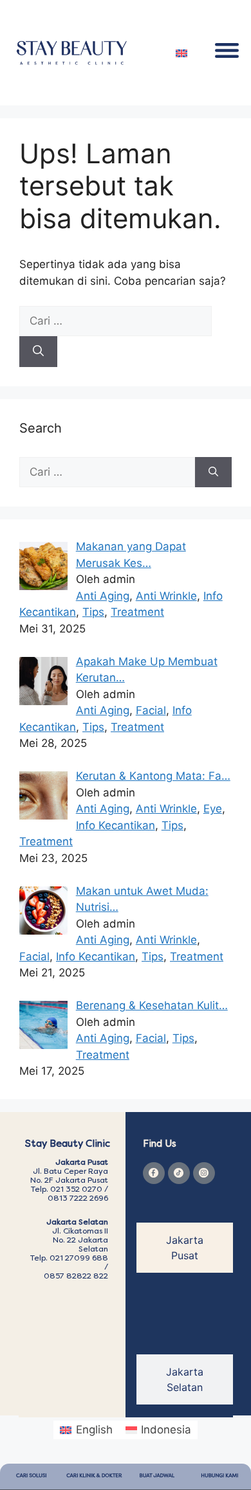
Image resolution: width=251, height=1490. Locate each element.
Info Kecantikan (115, 825)
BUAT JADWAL (157, 1476)
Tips (93, 612)
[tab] (184, 1248)
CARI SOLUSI (31, 1476)
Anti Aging (102, 595)
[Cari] (38, 351)
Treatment (137, 612)
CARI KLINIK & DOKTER (94, 1476)
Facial (151, 710)
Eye (212, 808)
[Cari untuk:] (115, 320)
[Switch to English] (181, 53)
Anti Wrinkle (166, 595)
